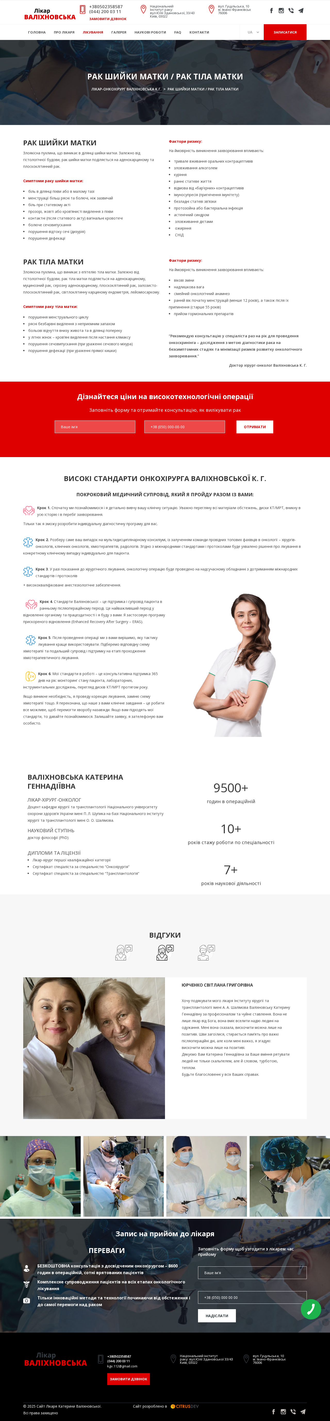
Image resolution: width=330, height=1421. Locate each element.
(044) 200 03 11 (105, 11)
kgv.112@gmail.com (122, 1366)
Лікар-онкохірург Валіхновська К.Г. (126, 89)
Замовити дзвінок (108, 18)
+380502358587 (106, 7)
